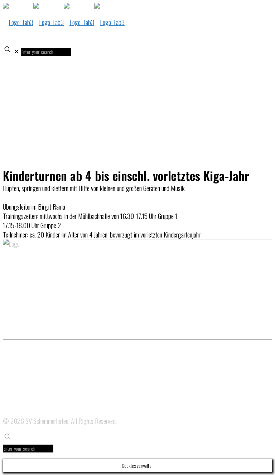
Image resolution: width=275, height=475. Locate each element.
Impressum (13, 393)
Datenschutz (15, 374)
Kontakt (10, 412)
